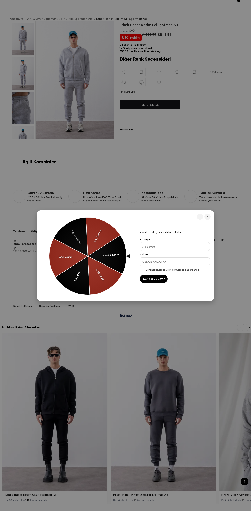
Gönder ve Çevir (154, 278)
